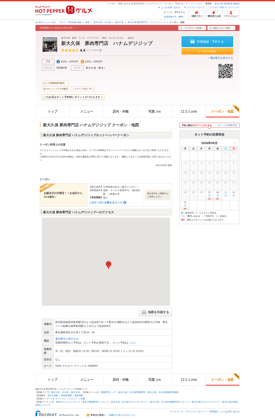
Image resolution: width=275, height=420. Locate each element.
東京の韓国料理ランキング (95, 402)
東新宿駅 (79, 395)
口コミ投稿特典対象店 (54, 83)
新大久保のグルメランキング (206, 402)
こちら (132, 342)
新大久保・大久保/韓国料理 (132, 392)
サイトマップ (176, 411)
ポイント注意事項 (226, 125)
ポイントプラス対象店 (57, 89)
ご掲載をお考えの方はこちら (121, 415)
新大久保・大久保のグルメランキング (129, 402)
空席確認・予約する (210, 41)
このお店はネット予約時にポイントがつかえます (72, 97)
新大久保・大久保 (102, 22)
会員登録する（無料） (174, 16)
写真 (154, 111)
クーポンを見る (207, 51)
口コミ (189, 111)
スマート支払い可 (83, 89)
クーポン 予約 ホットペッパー (225, 7)
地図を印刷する (158, 312)
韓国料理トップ (108, 392)
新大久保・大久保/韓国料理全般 (163, 392)
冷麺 (82, 398)
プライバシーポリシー (196, 411)
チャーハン (60, 398)
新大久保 (219, 3)
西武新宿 (228, 3)
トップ (52, 111)
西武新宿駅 (66, 395)
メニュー (86, 111)
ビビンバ (73, 398)
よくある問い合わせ (170, 7)
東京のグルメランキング (68, 402)
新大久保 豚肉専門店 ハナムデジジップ (146, 22)
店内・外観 (121, 111)
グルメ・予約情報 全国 (70, 22)
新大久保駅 (52, 395)
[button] (108, 265)
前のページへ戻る (47, 22)
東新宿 (236, 3)
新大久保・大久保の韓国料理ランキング (169, 402)
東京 (87, 22)
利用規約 (213, 411)
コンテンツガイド (195, 7)
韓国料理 (62, 67)
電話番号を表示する (221, 57)
